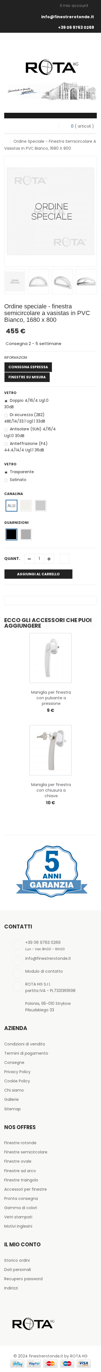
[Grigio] (26, 534)
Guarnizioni (16, 522)
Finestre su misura (27, 377)
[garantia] (50, 871)
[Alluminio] (11, 505)
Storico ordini (17, 1260)
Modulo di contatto (44, 971)
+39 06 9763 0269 (76, 27)
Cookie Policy (17, 1081)
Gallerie (11, 1099)
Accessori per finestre (25, 1189)
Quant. (12, 558)
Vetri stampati (18, 1217)
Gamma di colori (20, 1208)
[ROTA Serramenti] (50, 60)
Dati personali (17, 1269)
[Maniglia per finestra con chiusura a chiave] (50, 750)
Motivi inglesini (18, 1226)
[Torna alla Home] (5, 141)
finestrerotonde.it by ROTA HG (58, 1356)
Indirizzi (11, 1288)
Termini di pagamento (26, 1053)
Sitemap (12, 1109)
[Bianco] (26, 505)
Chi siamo (14, 1090)
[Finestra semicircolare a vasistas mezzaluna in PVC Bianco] (14, 281)
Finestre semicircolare (25, 1152)
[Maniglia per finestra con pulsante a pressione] (50, 657)
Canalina (14, 493)
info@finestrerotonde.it (67, 17)
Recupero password (23, 1279)
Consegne (14, 1062)
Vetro (10, 392)
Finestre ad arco (20, 1171)
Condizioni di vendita (24, 1044)
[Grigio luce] (40, 505)
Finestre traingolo (21, 1180)
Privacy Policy (17, 1072)
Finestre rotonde (20, 1143)
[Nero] (11, 534)
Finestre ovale (17, 1161)
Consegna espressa (28, 367)
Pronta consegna (21, 1198)
